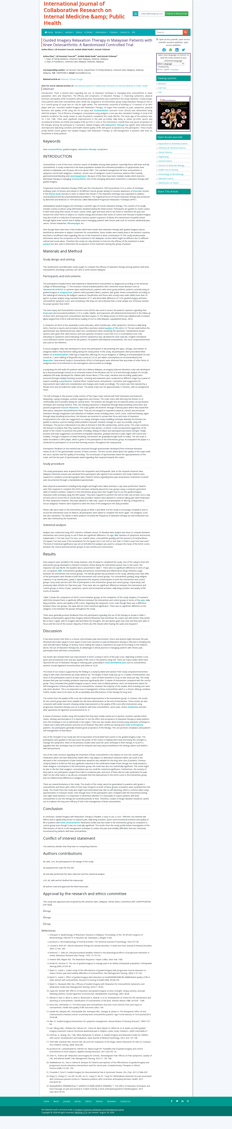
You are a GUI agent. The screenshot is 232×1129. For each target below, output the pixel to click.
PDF (160, 92)
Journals (66, 1101)
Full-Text (162, 88)
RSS (133, 32)
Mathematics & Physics (168, 183)
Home (50, 32)
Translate (174, 69)
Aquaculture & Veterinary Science (173, 143)
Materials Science (166, 178)
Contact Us (125, 32)
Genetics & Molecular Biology (171, 165)
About (56, 1101)
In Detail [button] (88, 32)
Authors (99, 1101)
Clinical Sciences (165, 152)
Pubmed (64, 79)
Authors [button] (68, 32)
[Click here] (173, 113)
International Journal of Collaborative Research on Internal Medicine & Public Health (111, 85)
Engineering (163, 156)
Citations (114, 32)
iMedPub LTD (81, 1112)
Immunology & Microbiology (171, 174)
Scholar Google (76, 79)
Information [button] (100, 32)
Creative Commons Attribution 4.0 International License (99, 1109)
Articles (78, 1101)
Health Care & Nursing (168, 169)
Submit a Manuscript (176, 13)
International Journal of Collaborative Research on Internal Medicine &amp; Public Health (84, 13)
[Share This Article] (165, 50)
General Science (165, 161)
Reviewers (111, 1101)
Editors (79, 32)
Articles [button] (58, 32)
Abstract (162, 83)
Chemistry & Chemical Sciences (172, 148)
